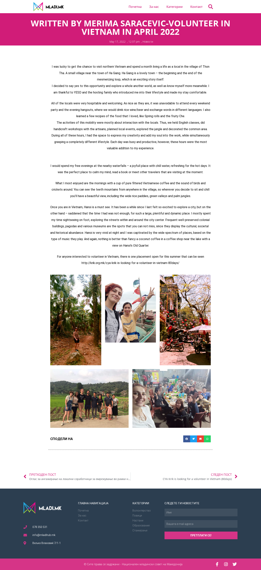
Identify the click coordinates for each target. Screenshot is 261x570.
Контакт (196, 7)
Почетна (135, 7)
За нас (154, 7)
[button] (210, 6)
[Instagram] (226, 564)
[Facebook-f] (217, 564)
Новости (148, 41)
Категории (174, 7)
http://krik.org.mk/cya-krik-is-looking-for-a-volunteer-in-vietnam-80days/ (130, 263)
